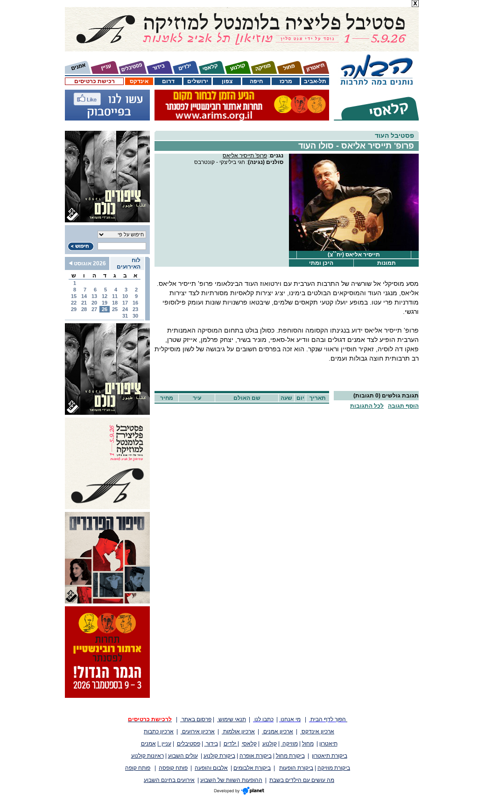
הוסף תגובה (403, 406)
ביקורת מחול (290, 755)
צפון (227, 81)
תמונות (386, 263)
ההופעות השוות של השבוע (231, 780)
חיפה (256, 81)
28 (84, 309)
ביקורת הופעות (296, 768)
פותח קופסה (173, 768)
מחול (308, 743)
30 (135, 316)
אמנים (148, 743)
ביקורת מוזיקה (333, 768)
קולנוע (269, 743)
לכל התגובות (367, 406)
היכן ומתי (321, 263)
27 (94, 309)
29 (74, 309)
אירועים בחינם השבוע (169, 780)
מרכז (286, 81)
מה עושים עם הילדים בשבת (301, 780)
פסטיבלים (188, 743)
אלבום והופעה (211, 768)
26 (104, 309)
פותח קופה (137, 768)
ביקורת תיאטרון (329, 755)
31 (125, 316)
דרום (168, 81)
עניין (165, 743)
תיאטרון (328, 743)
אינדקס (139, 81)
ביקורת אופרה (255, 755)
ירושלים (197, 81)
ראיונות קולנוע (147, 755)
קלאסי (249, 743)
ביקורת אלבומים (252, 768)
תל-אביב (315, 81)
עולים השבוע (183, 755)
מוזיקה (289, 743)
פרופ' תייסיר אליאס (245, 155)
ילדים (231, 743)
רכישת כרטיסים (94, 81)
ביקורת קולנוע (219, 755)
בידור (211, 743)
